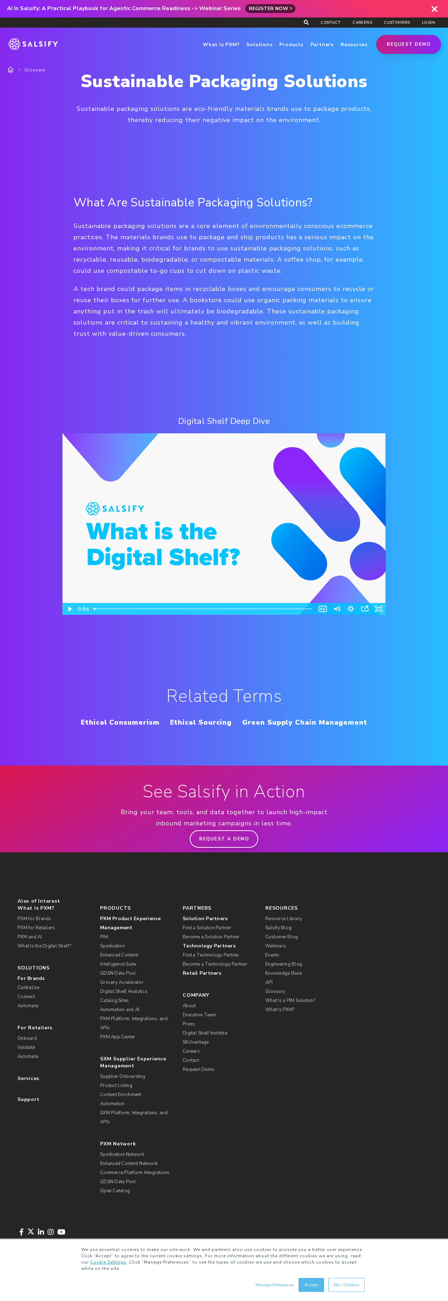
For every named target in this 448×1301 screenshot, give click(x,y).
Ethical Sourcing (201, 722)
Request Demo (408, 44)
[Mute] (337, 609)
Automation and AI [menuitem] (119, 1010)
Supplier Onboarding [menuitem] (122, 1076)
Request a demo (224, 839)
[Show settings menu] (351, 609)
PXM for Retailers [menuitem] (36, 928)
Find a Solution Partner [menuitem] (207, 928)
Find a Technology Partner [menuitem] (211, 955)
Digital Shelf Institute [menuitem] (205, 1033)
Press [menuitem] (189, 1024)
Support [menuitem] (28, 1099)
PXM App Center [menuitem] (117, 1037)
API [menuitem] (269, 982)
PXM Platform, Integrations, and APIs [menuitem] (134, 1023)
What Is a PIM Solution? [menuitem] (290, 1000)
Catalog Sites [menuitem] (114, 1000)
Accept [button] (311, 1285)
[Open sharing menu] (365, 609)
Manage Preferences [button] (274, 1285)
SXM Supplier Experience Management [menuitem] (133, 1062)
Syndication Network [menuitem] (122, 1154)
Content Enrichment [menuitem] (120, 1095)
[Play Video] (69, 609)
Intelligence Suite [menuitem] (118, 964)
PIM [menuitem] (104, 937)
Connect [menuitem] (26, 997)
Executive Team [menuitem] (199, 1015)
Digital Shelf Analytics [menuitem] (123, 991)
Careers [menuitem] (362, 22)
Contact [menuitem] (331, 22)
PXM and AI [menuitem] (30, 937)
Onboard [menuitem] (27, 1038)
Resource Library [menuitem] (283, 919)
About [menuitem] (189, 1006)
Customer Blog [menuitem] (281, 937)
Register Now (268, 8)
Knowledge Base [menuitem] (283, 973)
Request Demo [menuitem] (199, 1069)
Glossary (34, 70)
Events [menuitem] (272, 955)
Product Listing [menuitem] (116, 1085)
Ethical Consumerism (120, 722)
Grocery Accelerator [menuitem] (122, 982)
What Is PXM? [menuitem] (36, 908)
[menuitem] (137, 923)
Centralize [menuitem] (29, 987)
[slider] (203, 609)
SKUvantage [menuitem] (196, 1042)
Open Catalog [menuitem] (115, 1191)
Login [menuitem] (428, 22)
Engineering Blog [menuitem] (283, 964)
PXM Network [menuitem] (118, 1143)
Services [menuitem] (28, 1078)
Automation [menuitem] (112, 1104)
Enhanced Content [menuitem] (119, 955)
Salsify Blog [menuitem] (278, 928)
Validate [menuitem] (26, 1047)
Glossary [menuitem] (275, 991)
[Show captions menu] (323, 609)
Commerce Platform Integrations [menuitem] (135, 1173)
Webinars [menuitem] (275, 946)
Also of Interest (39, 901)
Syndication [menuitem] (112, 946)
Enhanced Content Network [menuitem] (129, 1163)
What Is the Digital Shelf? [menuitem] (44, 946)
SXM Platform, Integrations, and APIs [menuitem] (134, 1117)
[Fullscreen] (379, 609)
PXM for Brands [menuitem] (34, 919)
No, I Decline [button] (346, 1285)
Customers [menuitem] (397, 22)
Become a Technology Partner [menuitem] (215, 964)
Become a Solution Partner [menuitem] (211, 937)
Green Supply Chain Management (304, 722)
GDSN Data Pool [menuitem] (118, 973)
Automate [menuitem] (28, 1006)
